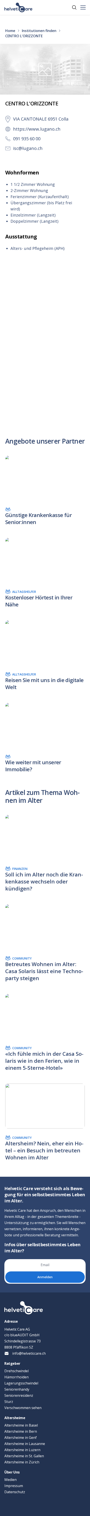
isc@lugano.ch (28, 148)
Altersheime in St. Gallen (24, 1456)
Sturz (8, 1401)
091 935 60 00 (26, 139)
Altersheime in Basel (21, 1425)
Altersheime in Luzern (22, 1449)
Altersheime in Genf (20, 1437)
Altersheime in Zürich (21, 1462)
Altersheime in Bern (20, 1431)
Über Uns (12, 1472)
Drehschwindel (16, 1370)
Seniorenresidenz (18, 1395)
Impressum (13, 1485)
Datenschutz (14, 1491)
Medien (10, 1479)
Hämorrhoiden (16, 1377)
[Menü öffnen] (83, 7)
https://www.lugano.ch (37, 129)
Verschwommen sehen (23, 1407)
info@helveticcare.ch (29, 1353)
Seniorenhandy (16, 1389)
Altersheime (14, 1417)
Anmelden (45, 1277)
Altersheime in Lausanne (24, 1443)
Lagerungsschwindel (21, 1383)
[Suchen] (74, 7)
